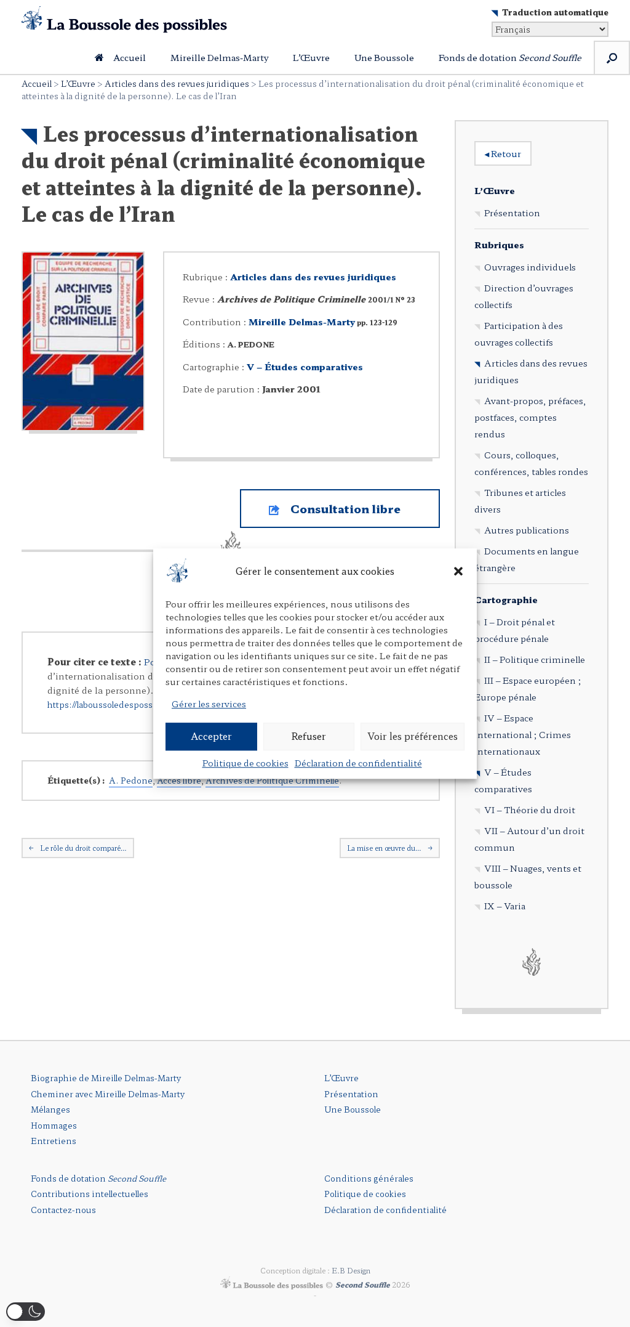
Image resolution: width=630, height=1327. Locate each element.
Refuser (308, 735)
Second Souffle (362, 1284)
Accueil (129, 57)
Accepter (211, 735)
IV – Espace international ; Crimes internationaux (522, 734)
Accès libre (179, 780)
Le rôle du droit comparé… (78, 848)
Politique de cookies (245, 763)
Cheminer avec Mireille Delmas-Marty (108, 1094)
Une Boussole (384, 57)
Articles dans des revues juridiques (177, 83)
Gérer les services (209, 703)
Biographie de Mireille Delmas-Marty (106, 1078)
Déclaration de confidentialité (358, 763)
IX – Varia (504, 905)
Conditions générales (368, 1178)
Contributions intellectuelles (89, 1193)
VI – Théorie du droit (529, 809)
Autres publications (526, 530)
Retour (503, 153)
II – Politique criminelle (534, 659)
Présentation (512, 212)
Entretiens (53, 1140)
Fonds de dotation (510, 57)
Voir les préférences (412, 735)
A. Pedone (131, 780)
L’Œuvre (311, 57)
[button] (458, 572)
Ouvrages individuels (530, 267)
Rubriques (499, 244)
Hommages (54, 1125)
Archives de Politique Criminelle (272, 780)
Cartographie (506, 599)
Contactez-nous (63, 1209)
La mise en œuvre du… (390, 848)
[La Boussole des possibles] (124, 19)
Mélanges (50, 1109)
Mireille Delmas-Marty (219, 57)
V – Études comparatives (305, 366)
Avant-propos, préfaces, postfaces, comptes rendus (530, 417)
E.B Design (351, 1270)
